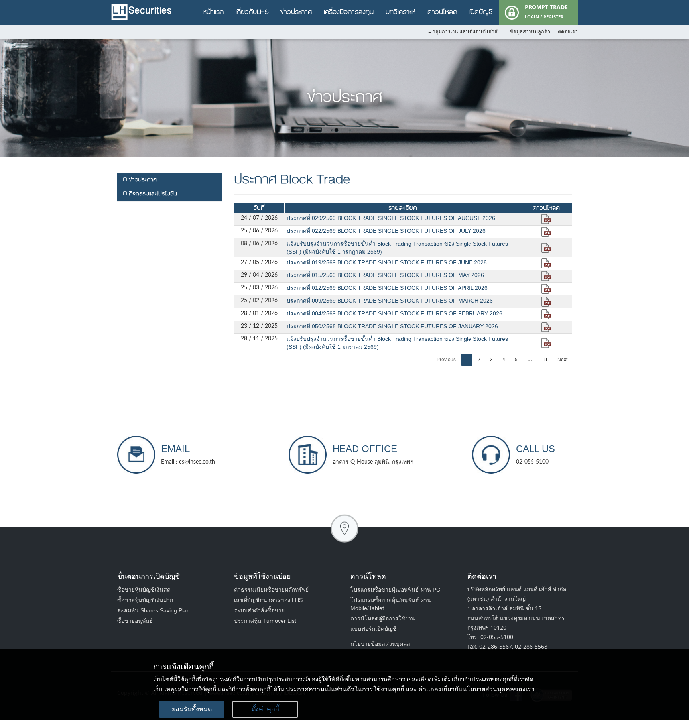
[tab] (169, 180)
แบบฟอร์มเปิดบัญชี (373, 629)
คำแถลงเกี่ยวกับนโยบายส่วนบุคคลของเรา (476, 689)
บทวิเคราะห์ (400, 12)
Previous (446, 359)
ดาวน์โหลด (442, 12)
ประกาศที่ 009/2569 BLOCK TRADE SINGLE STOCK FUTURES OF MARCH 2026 (390, 300)
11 (545, 359)
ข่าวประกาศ (296, 12)
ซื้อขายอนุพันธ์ (135, 621)
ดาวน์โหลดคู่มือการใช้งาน (382, 618)
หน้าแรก (213, 12)
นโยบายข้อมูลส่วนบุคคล (380, 644)
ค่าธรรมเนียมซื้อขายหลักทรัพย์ (271, 589)
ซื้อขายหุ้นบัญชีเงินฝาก (145, 600)
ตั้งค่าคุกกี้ (265, 709)
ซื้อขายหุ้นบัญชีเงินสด (144, 589)
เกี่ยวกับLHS (252, 12)
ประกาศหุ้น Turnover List (265, 621)
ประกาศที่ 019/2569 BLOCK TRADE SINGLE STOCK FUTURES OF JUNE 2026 (387, 262)
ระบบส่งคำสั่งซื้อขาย (259, 610)
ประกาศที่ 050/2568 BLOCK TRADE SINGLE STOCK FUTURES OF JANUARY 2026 (392, 326)
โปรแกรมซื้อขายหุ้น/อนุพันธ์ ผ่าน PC (395, 589)
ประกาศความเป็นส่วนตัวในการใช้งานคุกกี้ (345, 689)
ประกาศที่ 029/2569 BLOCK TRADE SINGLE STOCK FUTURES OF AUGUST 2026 (391, 218)
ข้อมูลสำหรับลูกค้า (530, 32)
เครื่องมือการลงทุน (349, 12)
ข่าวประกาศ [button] (142, 179)
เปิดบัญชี (481, 12)
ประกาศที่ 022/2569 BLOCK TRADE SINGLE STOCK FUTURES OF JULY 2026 (386, 231)
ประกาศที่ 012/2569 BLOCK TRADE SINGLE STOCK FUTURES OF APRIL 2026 (387, 288)
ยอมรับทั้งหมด (192, 709)
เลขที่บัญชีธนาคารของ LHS (268, 600)
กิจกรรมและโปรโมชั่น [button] (152, 193)
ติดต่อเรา (568, 32)
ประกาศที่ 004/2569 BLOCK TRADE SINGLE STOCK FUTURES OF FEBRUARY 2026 (394, 313)
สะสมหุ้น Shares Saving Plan (153, 610)
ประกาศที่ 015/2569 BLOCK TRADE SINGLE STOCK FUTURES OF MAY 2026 (385, 275)
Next (562, 359)
